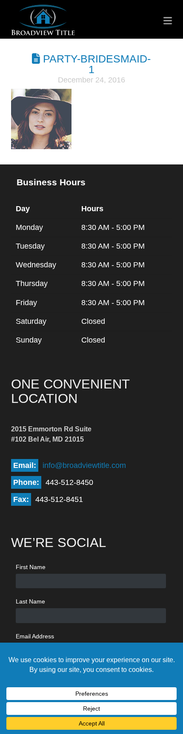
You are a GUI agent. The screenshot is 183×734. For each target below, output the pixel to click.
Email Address (35, 636)
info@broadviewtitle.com (84, 465)
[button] (167, 20)
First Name (31, 567)
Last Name (30, 601)
